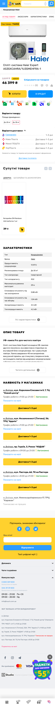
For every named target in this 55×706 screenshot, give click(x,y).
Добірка (7, 178)
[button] (46, 168)
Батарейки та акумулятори (27, 178)
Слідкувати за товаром (36, 80)
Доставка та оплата (27, 158)
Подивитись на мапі (9, 646)
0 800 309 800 (8, 582)
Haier (33, 259)
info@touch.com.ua (9, 601)
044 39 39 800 (8, 588)
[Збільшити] (27, 42)
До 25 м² (7, 122)
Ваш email (7, 535)
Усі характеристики (25, 319)
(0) (36, 85)
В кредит (41, 94)
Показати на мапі (12, 400)
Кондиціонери (37, 255)
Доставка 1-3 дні (27, 408)
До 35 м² (16, 122)
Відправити (27, 547)
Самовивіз (10, 135)
